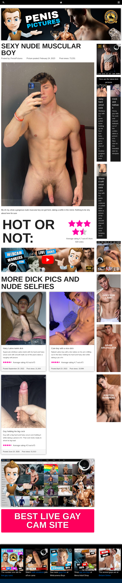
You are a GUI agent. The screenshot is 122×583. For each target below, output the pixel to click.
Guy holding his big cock (14, 431)
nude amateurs (37, 572)
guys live (62, 572)
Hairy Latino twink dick (13, 348)
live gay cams (7, 575)
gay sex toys (84, 572)
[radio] (71, 224)
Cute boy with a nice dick (62, 348)
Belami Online (105, 575)
